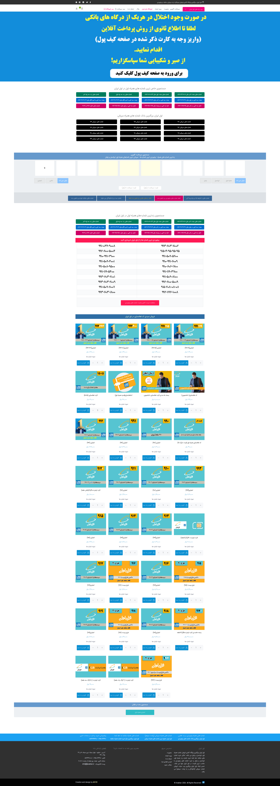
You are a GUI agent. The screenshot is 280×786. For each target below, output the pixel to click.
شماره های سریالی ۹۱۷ (140, 127)
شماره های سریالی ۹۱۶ (184, 127)
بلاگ (137, 9)
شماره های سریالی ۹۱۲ (184, 121)
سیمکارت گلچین (175, 9)
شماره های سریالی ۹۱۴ (96, 121)
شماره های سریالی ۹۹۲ (140, 139)
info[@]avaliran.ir (88, 764)
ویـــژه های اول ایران (195, 9)
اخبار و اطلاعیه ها (167, 762)
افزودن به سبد (180, 363)
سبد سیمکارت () (120, 9)
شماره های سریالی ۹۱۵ (140, 121)
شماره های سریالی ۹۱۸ (96, 127)
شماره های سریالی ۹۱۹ (184, 133)
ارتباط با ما (131, 9)
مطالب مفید (168, 765)
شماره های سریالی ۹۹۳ (96, 139)
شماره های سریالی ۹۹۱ (184, 139)
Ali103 (95, 782)
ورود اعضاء (158, 9)
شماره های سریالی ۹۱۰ (140, 133)
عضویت (166, 9)
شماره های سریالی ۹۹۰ (96, 133)
